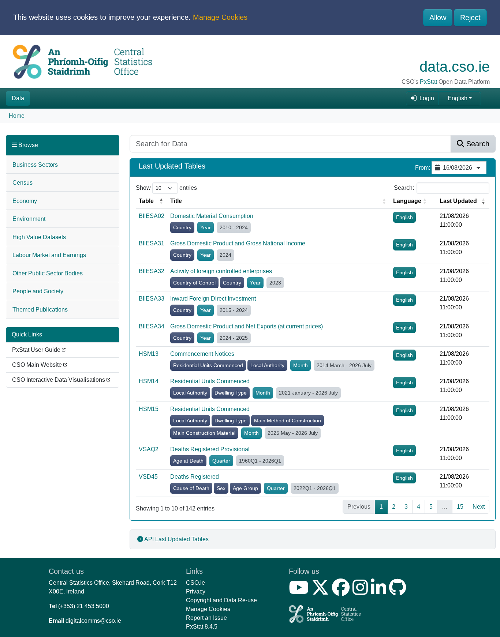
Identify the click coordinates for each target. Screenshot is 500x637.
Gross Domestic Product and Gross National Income (237, 243)
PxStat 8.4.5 (201, 626)
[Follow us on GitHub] (399, 592)
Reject (470, 18)
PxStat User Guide (37, 350)
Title (176, 201)
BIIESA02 (151, 216)
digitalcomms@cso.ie (93, 621)
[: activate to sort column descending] (434, 201)
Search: (404, 188)
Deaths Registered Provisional (210, 449)
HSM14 (148, 381)
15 (460, 507)
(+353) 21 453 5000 (83, 606)
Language (407, 201)
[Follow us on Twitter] (321, 592)
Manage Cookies (220, 17)
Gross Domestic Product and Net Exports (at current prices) (246, 326)
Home (17, 116)
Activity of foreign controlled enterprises (221, 271)
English (457, 98)
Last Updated (458, 201)
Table (146, 201)
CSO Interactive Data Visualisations (59, 380)
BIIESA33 (151, 298)
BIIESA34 (151, 326)
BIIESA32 (151, 271)
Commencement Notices (202, 354)
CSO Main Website (37, 365)
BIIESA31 (151, 243)
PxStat (428, 82)
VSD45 (148, 477)
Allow (437, 18)
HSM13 (148, 354)
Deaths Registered (194, 477)
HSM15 (148, 409)
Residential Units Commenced (210, 381)
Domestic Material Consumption (211, 216)
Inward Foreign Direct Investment (213, 298)
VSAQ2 (148, 449)
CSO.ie (195, 583)
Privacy (195, 591)
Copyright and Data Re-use (221, 600)
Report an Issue (206, 618)
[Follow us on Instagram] (361, 592)
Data (18, 98)
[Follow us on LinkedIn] (380, 592)
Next (479, 507)
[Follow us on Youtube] (300, 592)
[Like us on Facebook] (342, 592)
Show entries (166, 188)
